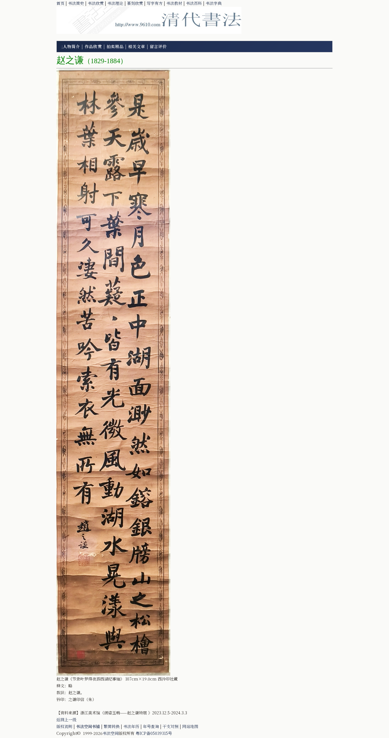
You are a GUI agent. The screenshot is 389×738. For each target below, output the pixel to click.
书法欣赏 (96, 3)
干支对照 (171, 726)
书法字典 (214, 3)
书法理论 (115, 3)
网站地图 (190, 726)
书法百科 (194, 3)
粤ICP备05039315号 (154, 733)
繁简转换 (112, 726)
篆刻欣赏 (135, 3)
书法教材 (174, 3)
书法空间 (110, 733)
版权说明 (64, 726)
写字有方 (155, 3)
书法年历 (131, 726)
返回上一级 (66, 719)
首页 (60, 3)
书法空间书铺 (88, 726)
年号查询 (151, 726)
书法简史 (76, 3)
